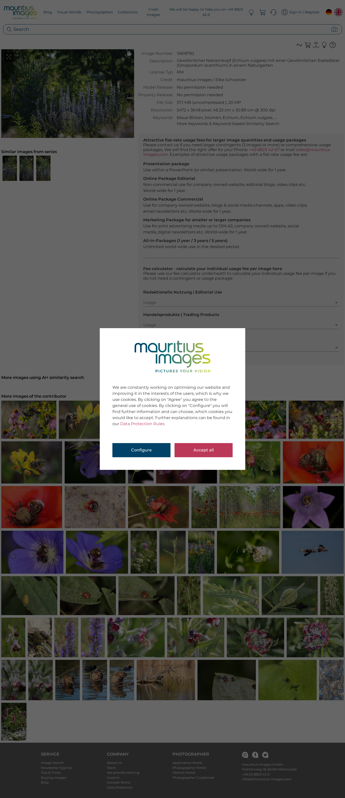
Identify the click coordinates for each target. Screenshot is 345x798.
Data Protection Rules (142, 423)
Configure (141, 450)
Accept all (203, 450)
